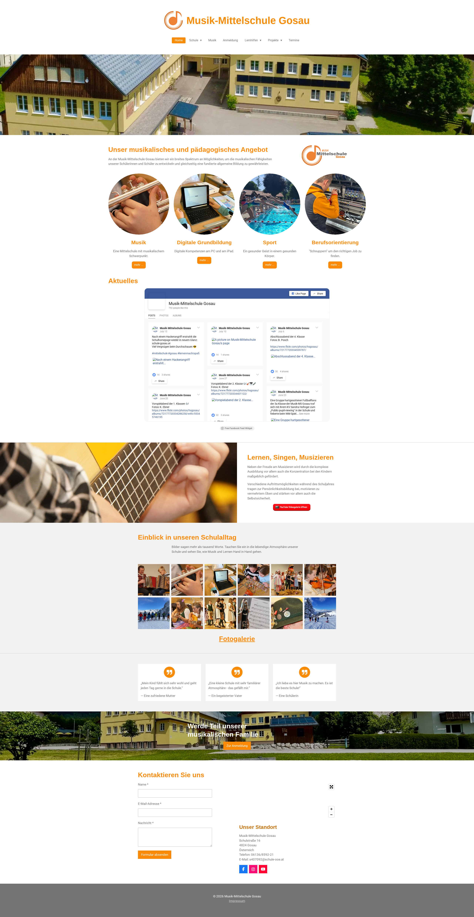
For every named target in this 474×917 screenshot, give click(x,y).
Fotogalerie (237, 639)
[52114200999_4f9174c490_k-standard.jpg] (287, 613)
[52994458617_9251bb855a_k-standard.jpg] (187, 613)
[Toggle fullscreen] (331, 787)
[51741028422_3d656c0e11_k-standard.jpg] (220, 580)
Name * (143, 784)
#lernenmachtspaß (188, 353)
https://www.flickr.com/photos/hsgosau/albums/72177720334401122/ (235, 392)
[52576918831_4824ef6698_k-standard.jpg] (320, 580)
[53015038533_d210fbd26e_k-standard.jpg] (220, 613)
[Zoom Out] (331, 814)
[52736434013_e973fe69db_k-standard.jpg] (320, 613)
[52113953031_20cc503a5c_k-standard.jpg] (287, 580)
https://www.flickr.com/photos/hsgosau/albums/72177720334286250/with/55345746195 (176, 414)
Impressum (237, 901)
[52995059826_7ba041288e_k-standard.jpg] (154, 580)
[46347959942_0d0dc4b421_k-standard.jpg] (187, 580)
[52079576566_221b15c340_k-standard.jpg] (253, 580)
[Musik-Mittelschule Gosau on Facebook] (156, 301)
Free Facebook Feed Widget (238, 428)
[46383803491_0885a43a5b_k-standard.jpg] (253, 613)
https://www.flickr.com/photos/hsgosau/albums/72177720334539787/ (294, 348)
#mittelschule (160, 353)
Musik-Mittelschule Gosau (192, 303)
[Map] (287, 800)
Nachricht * (145, 823)
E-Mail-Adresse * (149, 804)
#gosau (172, 353)
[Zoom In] (331, 809)
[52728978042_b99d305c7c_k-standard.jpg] (154, 613)
